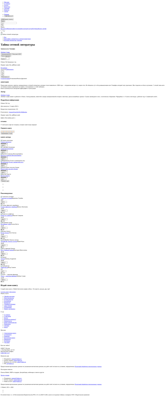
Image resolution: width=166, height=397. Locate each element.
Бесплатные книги (9, 338)
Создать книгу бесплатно (8, 292)
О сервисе (7, 3)
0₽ (2, 179)
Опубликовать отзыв (6, 133)
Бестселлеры (17, 28)
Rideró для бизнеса (9, 309)
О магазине (7, 316)
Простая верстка (9, 298)
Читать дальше (5, 375)
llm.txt (6, 327)
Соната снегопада (6, 142)
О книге (3, 78)
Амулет (3, 259)
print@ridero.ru (18, 360)
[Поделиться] (2, 74)
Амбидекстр (4, 267)
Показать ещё (5, 181)
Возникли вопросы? (10, 319)
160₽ (2, 210)
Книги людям (42, 28)
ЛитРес (18, 112)
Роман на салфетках (6, 215)
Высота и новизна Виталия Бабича (11, 155)
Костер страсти (5, 175)
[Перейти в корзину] (4, 31)
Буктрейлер (7, 301)
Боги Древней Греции (7, 250)
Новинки (7, 336)
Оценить (10, 69)
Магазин (6, 2)
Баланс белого (5, 233)
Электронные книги (10, 333)
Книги (6, 318)
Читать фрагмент (5, 56)
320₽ (2, 236)
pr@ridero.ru (10, 363)
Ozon (14, 112)
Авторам (6, 8)
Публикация (7, 307)
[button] (83, 25)
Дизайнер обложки (9, 304)
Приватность (8, 321)
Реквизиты (7, 324)
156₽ (2, 159)
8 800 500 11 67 (5, 353)
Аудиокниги (7, 334)
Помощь (6, 14)
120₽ (2, 145)
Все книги (4, 28)
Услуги (6, 5)
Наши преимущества (10, 322)
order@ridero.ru (21, 362)
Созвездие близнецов (7, 148)
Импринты (10, 28)
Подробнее (4, 68)
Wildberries (24, 112)
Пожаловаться (5, 77)
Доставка (7, 342)
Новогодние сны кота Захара (9, 169)
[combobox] (83, 23)
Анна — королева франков (9, 276)
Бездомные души (6, 224)
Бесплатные (24, 28)
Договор (6, 325)
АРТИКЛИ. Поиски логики (9, 241)
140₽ (2, 152)
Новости (6, 10)
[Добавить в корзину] (7, 58)
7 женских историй (6, 198)
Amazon (11, 112)
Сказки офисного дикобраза (9, 207)
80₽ (2, 165)
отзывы (8, 78)
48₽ (2, 202)
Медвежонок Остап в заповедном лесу (12, 162)
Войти (2, 21)
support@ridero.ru (16, 359)
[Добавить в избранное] (2, 71)
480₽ (2, 254)
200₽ (2, 219)
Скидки (30, 28)
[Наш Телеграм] (5, 392)
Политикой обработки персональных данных (88, 366)
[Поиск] (2, 25)
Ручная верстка (8, 299)
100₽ (2, 245)
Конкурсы (7, 7)
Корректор (7, 302)
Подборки (35, 28)
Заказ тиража (8, 305)
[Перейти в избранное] (2, 31)
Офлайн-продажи (9, 296)
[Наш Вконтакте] (5, 390)
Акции (6, 11)
